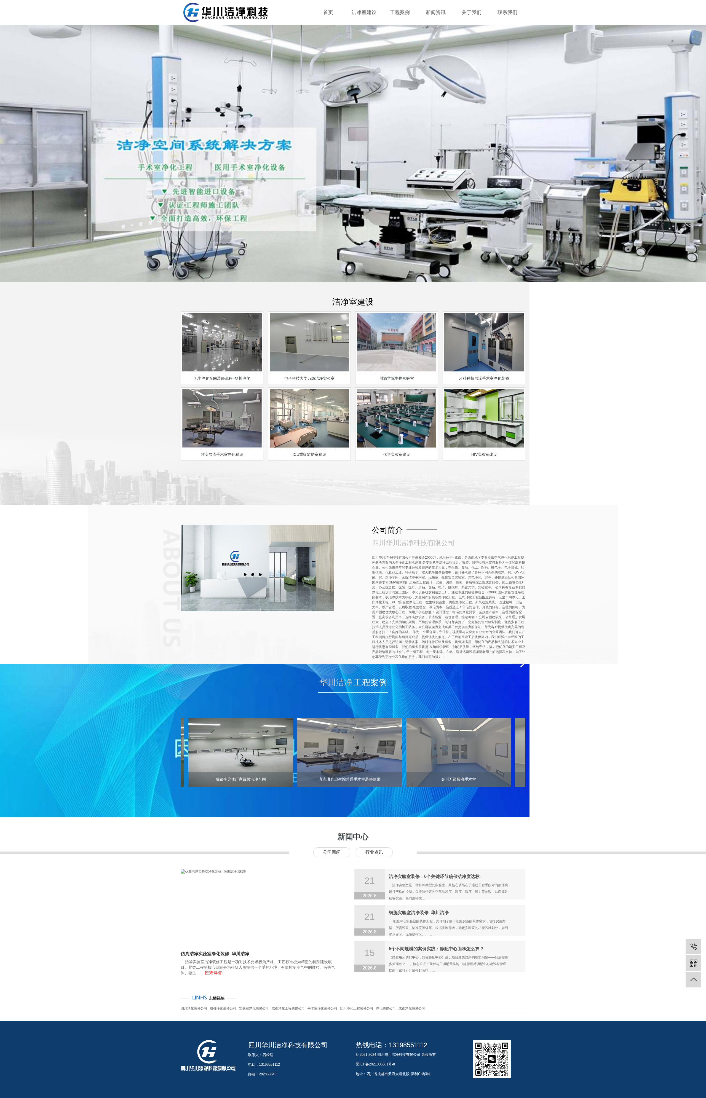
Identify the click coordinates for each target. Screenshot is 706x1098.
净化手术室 (400, 41)
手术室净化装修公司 (322, 1008)
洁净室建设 (364, 12)
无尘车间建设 (364, 63)
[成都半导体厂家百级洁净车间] (186, 752)
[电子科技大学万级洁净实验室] (513, 752)
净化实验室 (400, 30)
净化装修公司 (386, 1008)
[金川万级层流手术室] (404, 752)
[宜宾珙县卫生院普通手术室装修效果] (295, 752)
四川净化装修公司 (194, 1008)
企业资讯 (436, 30)
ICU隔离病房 (400, 52)
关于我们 (472, 12)
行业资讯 (436, 41)
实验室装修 (364, 30)
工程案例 (400, 12)
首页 (328, 12)
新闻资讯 (436, 12)
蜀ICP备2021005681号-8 (375, 1064)
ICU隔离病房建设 (364, 52)
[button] (349, 267)
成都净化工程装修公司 (288, 1008)
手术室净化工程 (364, 41)
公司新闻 (332, 852)
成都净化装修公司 (223, 1008)
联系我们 (507, 12)
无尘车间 (400, 63)
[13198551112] (693, 946)
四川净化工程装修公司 (356, 1008)
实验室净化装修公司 (254, 1008)
